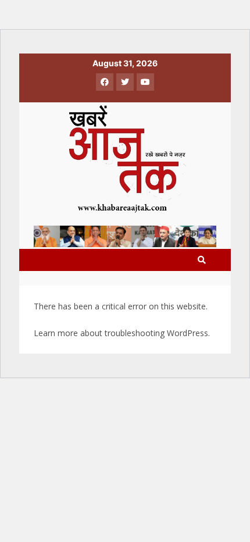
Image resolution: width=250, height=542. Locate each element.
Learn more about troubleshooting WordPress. (122, 332)
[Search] (202, 260)
